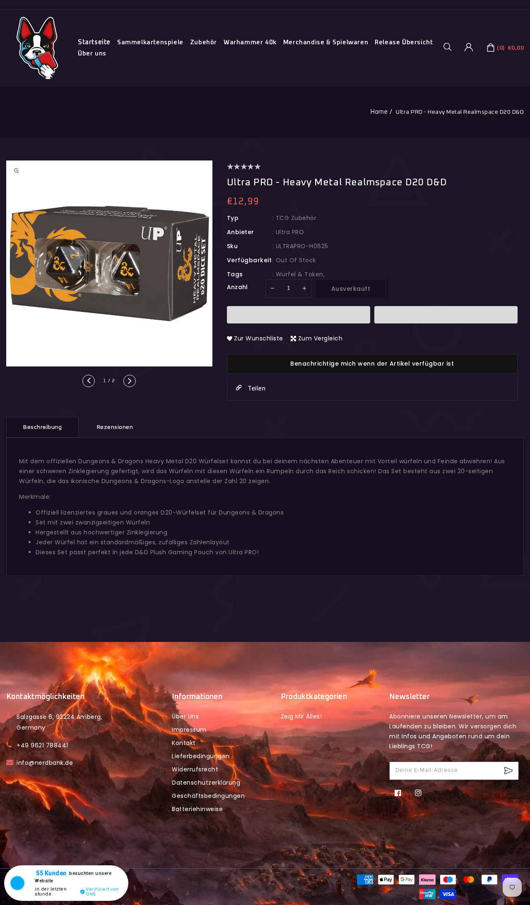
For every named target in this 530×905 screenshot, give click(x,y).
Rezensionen (115, 427)
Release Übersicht (404, 42)
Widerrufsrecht (195, 769)
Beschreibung (42, 427)
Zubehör (203, 42)
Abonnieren (509, 770)
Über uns (92, 53)
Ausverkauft (351, 289)
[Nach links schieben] (88, 381)
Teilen (256, 388)
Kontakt (184, 743)
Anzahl (237, 287)
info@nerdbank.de (45, 763)
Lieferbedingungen (201, 756)
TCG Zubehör (296, 218)
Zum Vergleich (320, 338)
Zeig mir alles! (301, 716)
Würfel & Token (299, 274)
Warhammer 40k (250, 42)
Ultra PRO (290, 232)
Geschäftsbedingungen (208, 796)
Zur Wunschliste (258, 338)
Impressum (189, 729)
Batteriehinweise (197, 809)
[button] (450, 47)
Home (379, 112)
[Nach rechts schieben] (129, 381)
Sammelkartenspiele (150, 42)
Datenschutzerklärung (206, 782)
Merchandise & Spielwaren (325, 42)
